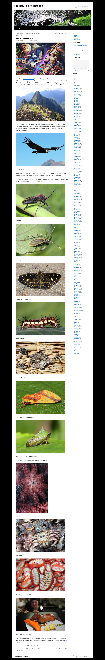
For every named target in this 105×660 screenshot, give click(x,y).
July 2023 (76, 134)
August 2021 (76, 166)
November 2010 (77, 343)
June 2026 (76, 82)
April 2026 (76, 85)
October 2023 (77, 129)
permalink (41, 645)
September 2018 (77, 203)
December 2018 (77, 199)
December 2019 (77, 181)
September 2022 (77, 149)
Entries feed (76, 36)
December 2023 (77, 126)
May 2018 (76, 209)
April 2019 (76, 193)
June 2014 (76, 279)
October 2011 (77, 326)
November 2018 (77, 201)
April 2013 (76, 300)
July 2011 (76, 331)
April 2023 (76, 138)
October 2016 (77, 238)
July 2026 (76, 81)
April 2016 (76, 246)
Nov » (88, 70)
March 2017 (76, 230)
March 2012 (76, 319)
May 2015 (76, 263)
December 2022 (77, 144)
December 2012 (77, 306)
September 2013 (77, 292)
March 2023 (76, 140)
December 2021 (77, 161)
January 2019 (77, 198)
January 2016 (77, 251)
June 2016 (76, 243)
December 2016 (77, 235)
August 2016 (76, 240)
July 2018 (76, 206)
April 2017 (76, 229)
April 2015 (76, 264)
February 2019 (77, 196)
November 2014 (77, 272)
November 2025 (77, 92)
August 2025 (76, 97)
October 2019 (77, 184)
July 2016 (76, 242)
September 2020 (77, 171)
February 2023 (77, 141)
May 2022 (76, 153)
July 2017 (76, 224)
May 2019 (76, 192)
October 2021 (77, 164)
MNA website (77, 75)
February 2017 (77, 232)
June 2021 (76, 169)
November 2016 (77, 236)
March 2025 (76, 104)
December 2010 (77, 341)
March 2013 (76, 301)
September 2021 (77, 165)
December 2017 (77, 217)
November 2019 (77, 183)
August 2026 (76, 79)
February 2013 (77, 303)
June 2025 (76, 100)
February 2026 (77, 88)
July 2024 (76, 116)
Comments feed (77, 38)
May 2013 (76, 298)
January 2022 (77, 159)
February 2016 (77, 249)
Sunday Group (26, 28)
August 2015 (76, 258)
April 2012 (76, 317)
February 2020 (77, 178)
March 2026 (76, 87)
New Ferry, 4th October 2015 (61, 33)
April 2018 (76, 211)
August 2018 (76, 205)
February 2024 (77, 124)
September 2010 (77, 346)
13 (76, 65)
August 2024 (76, 115)
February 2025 (77, 106)
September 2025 (77, 95)
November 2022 (77, 146)
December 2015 (77, 252)
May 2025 (76, 101)
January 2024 (77, 125)
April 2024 (76, 121)
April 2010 (76, 353)
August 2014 (76, 276)
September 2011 (77, 328)
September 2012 (77, 310)
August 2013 (76, 294)
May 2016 (76, 245)
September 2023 (77, 131)
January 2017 (77, 233)
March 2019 (76, 195)
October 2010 (77, 344)
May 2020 (76, 175)
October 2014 (77, 273)
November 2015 (77, 254)
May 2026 (76, 84)
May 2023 (76, 137)
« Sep (74, 70)
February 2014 (77, 285)
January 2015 (77, 269)
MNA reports (19, 28)
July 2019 (76, 189)
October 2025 (77, 94)
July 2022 (76, 150)
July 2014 (76, 278)
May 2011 (76, 334)
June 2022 (76, 152)
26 (74, 69)
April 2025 (76, 103)
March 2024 (76, 122)
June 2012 (76, 315)
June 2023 (76, 135)
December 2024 (77, 109)
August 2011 (76, 329)
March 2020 (76, 177)
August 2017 (76, 223)
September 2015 (77, 257)
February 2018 (77, 214)
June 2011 (76, 332)
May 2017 (76, 227)
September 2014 (77, 275)
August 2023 (76, 132)
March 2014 (76, 283)
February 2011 (77, 338)
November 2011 (77, 325)
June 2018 (76, 208)
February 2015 (77, 267)
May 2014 (76, 280)
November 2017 (77, 218)
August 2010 (76, 347)
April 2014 (76, 282)
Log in (75, 35)
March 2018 (76, 212)
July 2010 (76, 349)
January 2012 (77, 322)
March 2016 (76, 248)
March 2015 (76, 266)
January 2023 (77, 143)
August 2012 (76, 312)
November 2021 (77, 162)
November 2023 (77, 128)
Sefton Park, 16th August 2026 (80, 44)
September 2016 (77, 239)
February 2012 (77, 320)
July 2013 (76, 295)
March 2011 (76, 337)
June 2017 (76, 226)
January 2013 (77, 304)
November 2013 (77, 289)
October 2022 (77, 147)
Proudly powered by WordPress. (81, 656)
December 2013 (77, 288)
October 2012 (77, 309)
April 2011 (76, 335)
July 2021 (76, 168)
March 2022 (76, 156)
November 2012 (77, 307)
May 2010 (76, 352)
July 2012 (76, 313)
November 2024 (77, 110)
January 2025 (77, 107)
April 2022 (76, 155)
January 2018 (77, 215)
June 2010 (76, 350)
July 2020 (76, 174)
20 (76, 67)
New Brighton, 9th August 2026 (80, 45)
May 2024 (76, 119)
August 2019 (76, 187)
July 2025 (76, 98)
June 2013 (76, 297)
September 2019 (77, 186)
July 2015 (76, 260)
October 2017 (77, 220)
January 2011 (77, 340)
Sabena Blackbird (33, 40)
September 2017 (77, 221)
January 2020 (77, 180)
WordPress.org (77, 39)
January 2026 (77, 89)
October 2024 (77, 112)
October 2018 (77, 202)
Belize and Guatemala (28, 79)
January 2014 (77, 286)
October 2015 (77, 255)
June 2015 (76, 261)
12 (74, 65)
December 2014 (77, 270)
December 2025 (77, 91)
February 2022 (77, 158)
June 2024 (76, 118)
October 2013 (77, 291)
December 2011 (77, 323)
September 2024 (77, 113)
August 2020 (76, 172)
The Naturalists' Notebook (29, 5)
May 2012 (76, 316)
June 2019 (76, 190)
